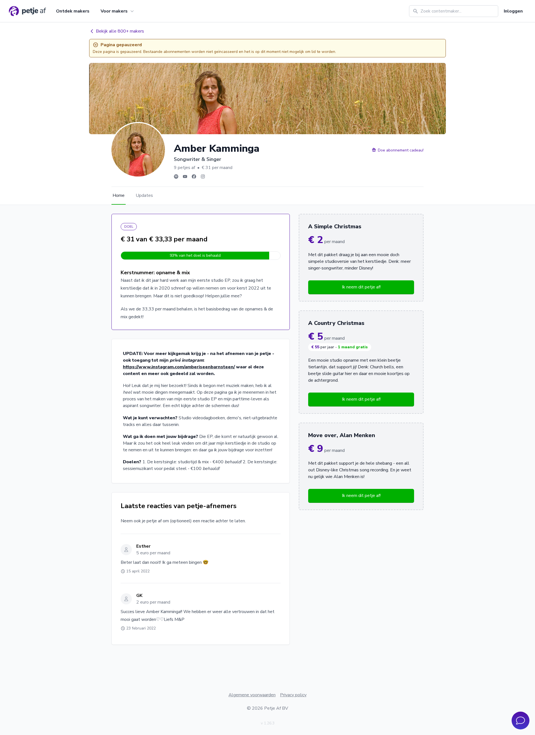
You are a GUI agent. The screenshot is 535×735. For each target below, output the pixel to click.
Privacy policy (293, 695)
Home (119, 195)
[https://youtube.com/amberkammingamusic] (185, 176)
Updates (144, 195)
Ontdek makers (72, 11)
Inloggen (513, 11)
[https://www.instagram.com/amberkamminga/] (203, 176)
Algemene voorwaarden (252, 695)
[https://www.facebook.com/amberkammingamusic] (194, 176)
